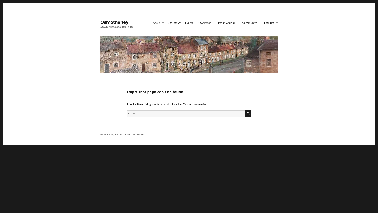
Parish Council (226, 22)
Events (189, 22)
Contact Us (174, 22)
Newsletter (204, 22)
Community (249, 22)
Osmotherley (114, 22)
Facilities (269, 22)
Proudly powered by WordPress (129, 135)
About (156, 22)
